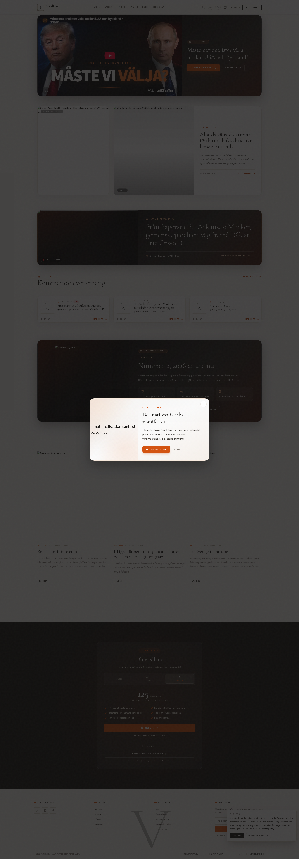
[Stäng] (203, 404)
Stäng (177, 449)
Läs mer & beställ (156, 449)
